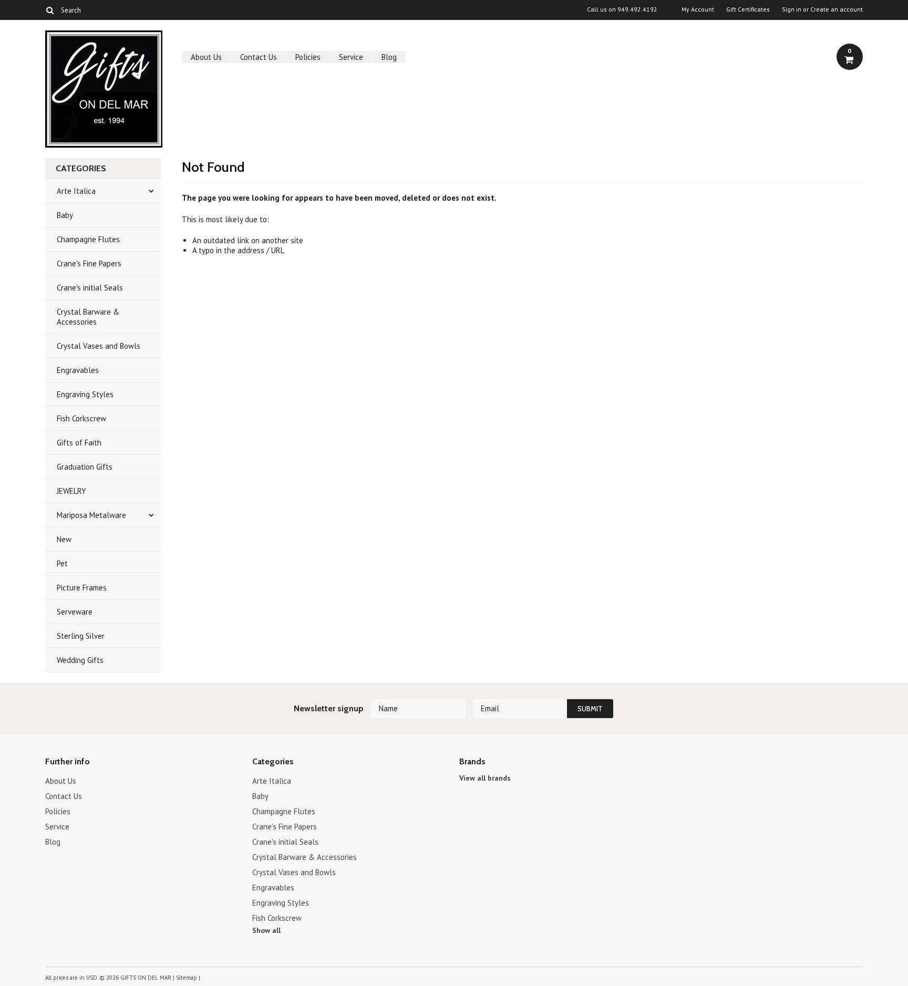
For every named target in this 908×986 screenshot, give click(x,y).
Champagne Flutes (88, 239)
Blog (389, 57)
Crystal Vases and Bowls (98, 346)
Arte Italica (76, 191)
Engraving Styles (85, 394)
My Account (698, 9)
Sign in (791, 9)
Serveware (74, 612)
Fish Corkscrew (81, 418)
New (64, 539)
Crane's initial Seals (90, 288)
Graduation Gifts (84, 467)
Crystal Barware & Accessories (88, 317)
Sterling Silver (81, 636)
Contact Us (258, 57)
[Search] (49, 10)
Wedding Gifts (80, 660)
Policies (308, 57)
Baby (65, 215)
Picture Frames (82, 588)
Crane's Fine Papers (89, 263)
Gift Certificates (748, 9)
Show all (266, 930)
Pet (62, 563)
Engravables (78, 370)
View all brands (485, 778)
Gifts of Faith (79, 443)
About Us (206, 57)
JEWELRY (71, 491)
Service (351, 57)
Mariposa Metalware (91, 515)
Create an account (836, 9)
